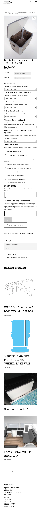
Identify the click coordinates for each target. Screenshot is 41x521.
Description (9, 241)
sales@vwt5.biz (10, 506)
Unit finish (6, 72)
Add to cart (16, 225)
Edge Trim (6, 77)
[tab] (20, 241)
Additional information (12, 244)
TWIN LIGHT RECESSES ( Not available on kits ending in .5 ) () (20, 160)
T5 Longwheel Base (22, 12)
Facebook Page (9, 472)
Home (5, 12)
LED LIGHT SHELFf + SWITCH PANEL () (19, 155)
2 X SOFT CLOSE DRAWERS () (16, 183)
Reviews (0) (9, 248)
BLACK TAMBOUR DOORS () (15, 175)
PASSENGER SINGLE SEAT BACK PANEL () (19, 168)
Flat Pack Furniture (12, 12)
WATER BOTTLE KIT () (14, 172)
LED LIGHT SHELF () (14, 151)
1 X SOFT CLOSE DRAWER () (15, 179)
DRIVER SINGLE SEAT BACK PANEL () (18, 164)
